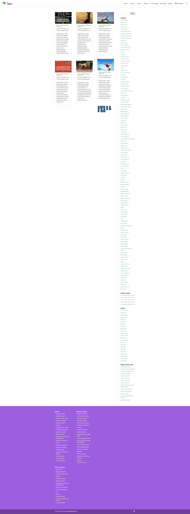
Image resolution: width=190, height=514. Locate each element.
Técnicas (132, 3)
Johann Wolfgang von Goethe (128, 138)
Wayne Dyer (123, 284)
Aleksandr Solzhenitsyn (126, 38)
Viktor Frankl (124, 277)
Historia (125, 3)
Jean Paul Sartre (124, 136)
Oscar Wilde (123, 216)
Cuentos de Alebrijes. (126, 72)
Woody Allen (123, 289)
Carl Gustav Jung (125, 59)
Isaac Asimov (124, 129)
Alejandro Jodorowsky (126, 36)
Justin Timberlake (125, 157)
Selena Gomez (124, 259)
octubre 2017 (124, 317)
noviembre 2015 (124, 358)
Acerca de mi (59, 469)
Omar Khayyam (124, 212)
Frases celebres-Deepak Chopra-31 (62, 74)
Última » (103, 111)
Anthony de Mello (125, 45)
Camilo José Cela (125, 56)
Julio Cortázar (124, 155)
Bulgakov (123, 54)
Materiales (79, 451)
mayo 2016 (123, 347)
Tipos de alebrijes (125, 273)
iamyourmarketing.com (71, 511)
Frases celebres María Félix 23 (128, 299)
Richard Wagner (124, 241)
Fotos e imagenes (154, 3)
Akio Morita (123, 22)
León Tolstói (123, 170)
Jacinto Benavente (125, 134)
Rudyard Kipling (124, 246)
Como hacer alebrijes (82, 418)
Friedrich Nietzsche (125, 100)
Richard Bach (124, 237)
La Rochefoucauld (125, 164)
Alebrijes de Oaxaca (60, 416)
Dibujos (139, 3)
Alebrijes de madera (60, 413)
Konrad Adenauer (125, 159)
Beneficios (58, 425)
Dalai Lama (123, 75)
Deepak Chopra (64, 30)
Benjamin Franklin (125, 49)
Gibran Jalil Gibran (125, 113)
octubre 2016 (124, 337)
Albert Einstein (124, 27)
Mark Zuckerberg (125, 191)
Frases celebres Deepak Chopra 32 (62, 25)
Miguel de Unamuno (125, 198)
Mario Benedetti (124, 189)
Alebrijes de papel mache (62, 418)
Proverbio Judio (124, 232)
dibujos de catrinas (125, 378)
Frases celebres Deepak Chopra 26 (105, 72)
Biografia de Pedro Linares (62, 427)
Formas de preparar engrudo (84, 438)
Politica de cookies (125, 393)
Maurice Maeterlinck (125, 193)
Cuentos (145, 3)
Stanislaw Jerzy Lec (125, 264)
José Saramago (124, 152)
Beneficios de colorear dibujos (128, 369)
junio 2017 (123, 322)
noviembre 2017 (124, 315)
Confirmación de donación (127, 371)
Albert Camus (124, 24)
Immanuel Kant (124, 125)
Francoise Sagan (124, 88)
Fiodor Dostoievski (125, 86)
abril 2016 (123, 349)
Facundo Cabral (124, 84)
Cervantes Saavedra (125, 61)
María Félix (123, 186)
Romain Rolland (124, 244)
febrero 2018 (124, 310)
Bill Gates (123, 52)
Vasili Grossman (124, 275)
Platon (122, 228)
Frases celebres (163, 3)
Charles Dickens (124, 65)
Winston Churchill (125, 286)
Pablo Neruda (124, 221)
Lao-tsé (122, 168)
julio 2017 (123, 319)
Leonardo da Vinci (125, 173)
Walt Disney (123, 280)
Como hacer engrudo (82, 420)
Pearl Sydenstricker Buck (126, 225)
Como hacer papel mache (83, 422)
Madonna (123, 180)
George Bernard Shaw (126, 107)
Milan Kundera (124, 200)
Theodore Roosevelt (125, 268)
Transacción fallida (125, 400)
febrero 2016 (124, 353)
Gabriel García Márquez (126, 104)
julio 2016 (123, 342)
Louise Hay (123, 177)
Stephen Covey (124, 266)
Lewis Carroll (124, 175)
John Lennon (124, 141)
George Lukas (124, 109)
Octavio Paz (123, 209)
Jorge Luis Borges (125, 148)
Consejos (79, 427)
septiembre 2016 (125, 340)
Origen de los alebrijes (61, 447)
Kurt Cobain (123, 161)
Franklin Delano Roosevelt (127, 91)
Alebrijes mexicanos (61, 422)
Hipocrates (123, 123)
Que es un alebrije (60, 456)
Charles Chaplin (124, 63)
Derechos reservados (126, 376)
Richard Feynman (125, 239)
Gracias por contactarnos (126, 389)
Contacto (58, 476)
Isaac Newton (124, 132)
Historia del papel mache (83, 447)
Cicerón (122, 68)
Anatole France (124, 43)
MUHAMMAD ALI (124, 205)
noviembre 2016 (124, 335)
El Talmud (123, 79)
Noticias (170, 3)
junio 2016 (123, 344)
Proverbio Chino (124, 230)
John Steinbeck (124, 143)
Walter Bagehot (124, 282)
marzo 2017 (123, 326)
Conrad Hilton (124, 70)
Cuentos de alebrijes (125, 373)
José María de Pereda (126, 150)
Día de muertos (180, 3)
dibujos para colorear (126, 380)
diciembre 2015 (124, 356)
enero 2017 (123, 331)
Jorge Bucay (123, 145)
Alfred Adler (123, 40)
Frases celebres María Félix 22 (128, 304)
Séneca (122, 261)
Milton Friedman (124, 203)
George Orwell (124, 111)
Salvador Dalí (124, 255)
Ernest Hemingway (125, 81)
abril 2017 (123, 324)
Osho (122, 218)
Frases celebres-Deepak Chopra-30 (84, 25)
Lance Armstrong (125, 166)
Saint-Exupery (124, 252)
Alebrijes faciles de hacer (127, 33)
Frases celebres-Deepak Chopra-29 (84, 74)
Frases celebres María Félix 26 (128, 295)
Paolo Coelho (124, 223)
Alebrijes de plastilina (126, 31)
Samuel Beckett (124, 257)
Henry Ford (123, 120)
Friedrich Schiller (125, 102)
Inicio (57, 491)
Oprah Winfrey (124, 214)
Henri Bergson (124, 118)
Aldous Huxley (124, 29)
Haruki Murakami (125, 116)
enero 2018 (123, 312)
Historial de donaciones (126, 391)
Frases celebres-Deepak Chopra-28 (105, 25)
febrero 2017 (124, 328)
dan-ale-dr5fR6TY (62, 28)
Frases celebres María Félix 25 (128, 297)
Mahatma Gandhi (125, 182)
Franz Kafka (123, 93)
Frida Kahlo (123, 97)
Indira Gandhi (124, 127)
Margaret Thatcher (125, 184)
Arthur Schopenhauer (126, 47)
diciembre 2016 (124, 333)
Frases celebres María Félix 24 (128, 302)
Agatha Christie (124, 20)
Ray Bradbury (124, 234)
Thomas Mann (124, 270)
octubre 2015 (124, 360)
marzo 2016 (123, 351)
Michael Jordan (124, 196)
